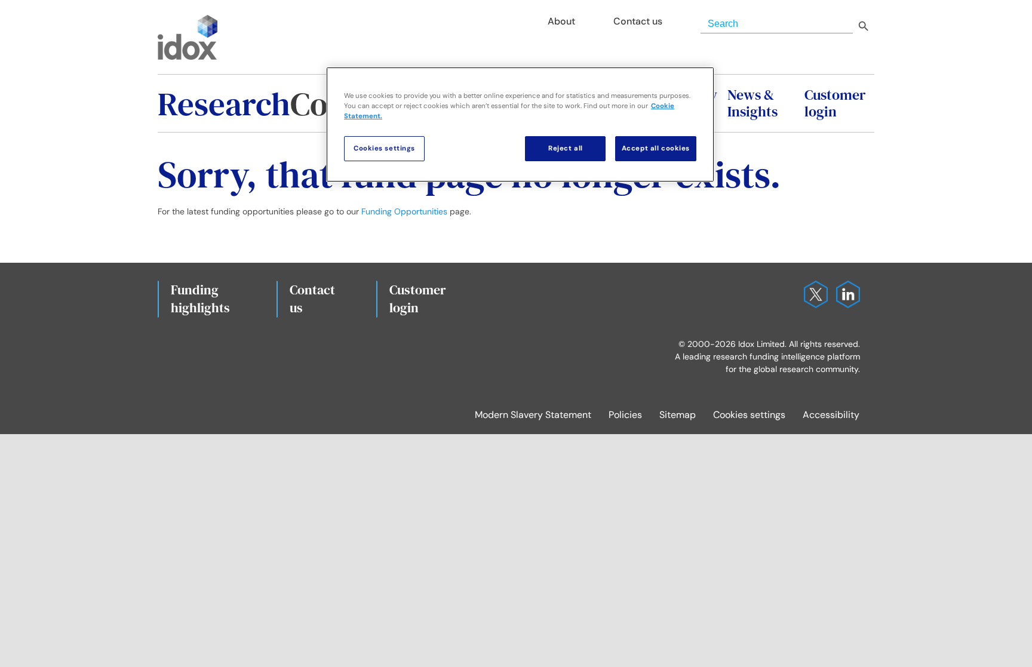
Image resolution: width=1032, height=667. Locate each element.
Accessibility (831, 414)
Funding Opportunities (404, 211)
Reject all (565, 148)
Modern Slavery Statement (533, 414)
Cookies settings (749, 414)
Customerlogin (417, 298)
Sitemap (677, 414)
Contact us (312, 298)
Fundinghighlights (200, 298)
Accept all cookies (656, 148)
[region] (520, 124)
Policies (625, 414)
